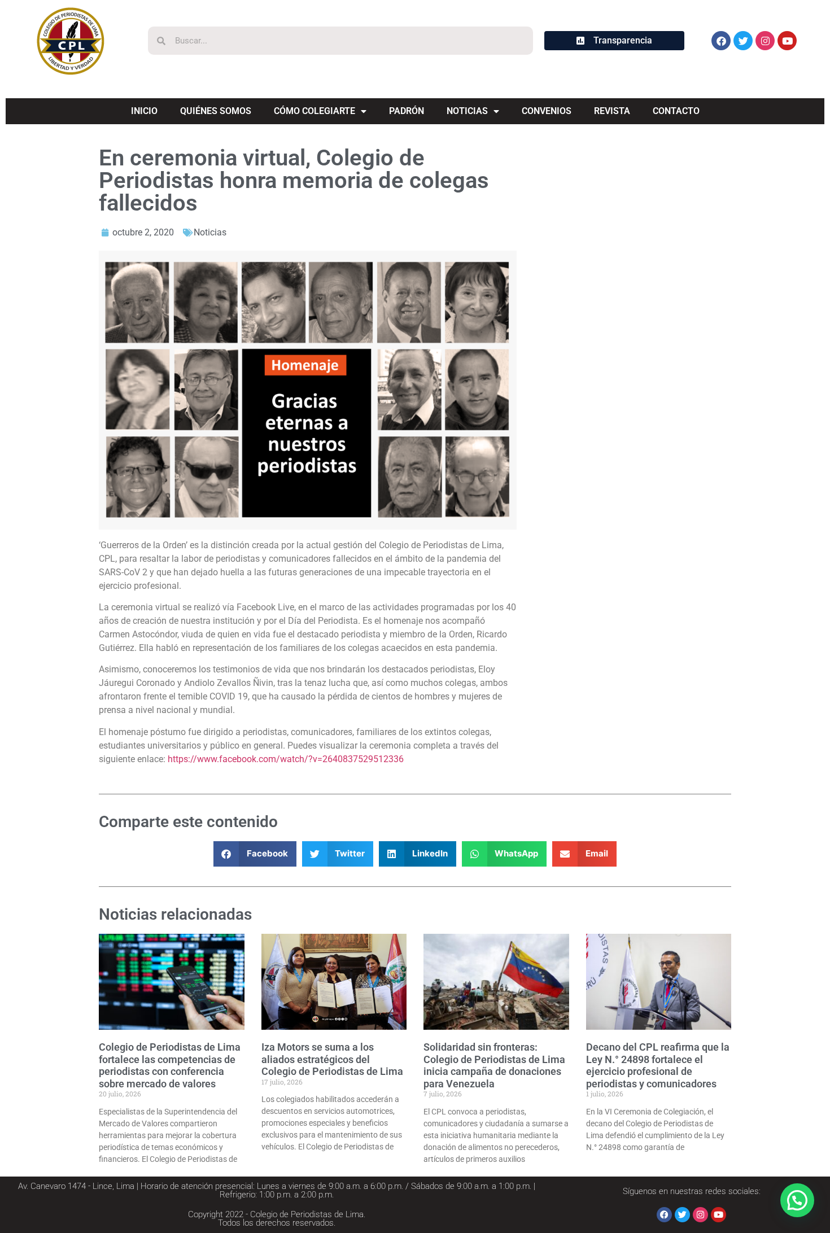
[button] (254, 854)
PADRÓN (406, 111)
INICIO (144, 111)
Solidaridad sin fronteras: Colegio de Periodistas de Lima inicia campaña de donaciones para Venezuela (494, 1065)
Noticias (210, 232)
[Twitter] (743, 40)
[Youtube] (787, 40)
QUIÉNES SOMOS (215, 111)
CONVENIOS (546, 111)
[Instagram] (765, 40)
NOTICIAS (467, 111)
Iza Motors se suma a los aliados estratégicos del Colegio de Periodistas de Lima (332, 1059)
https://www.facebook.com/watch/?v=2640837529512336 (286, 759)
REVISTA (612, 111)
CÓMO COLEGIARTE (314, 111)
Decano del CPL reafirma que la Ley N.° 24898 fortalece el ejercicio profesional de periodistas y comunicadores (657, 1065)
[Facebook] (721, 40)
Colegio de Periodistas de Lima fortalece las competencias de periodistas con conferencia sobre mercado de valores (170, 1065)
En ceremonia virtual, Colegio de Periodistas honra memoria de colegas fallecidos (294, 180)
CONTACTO (676, 111)
